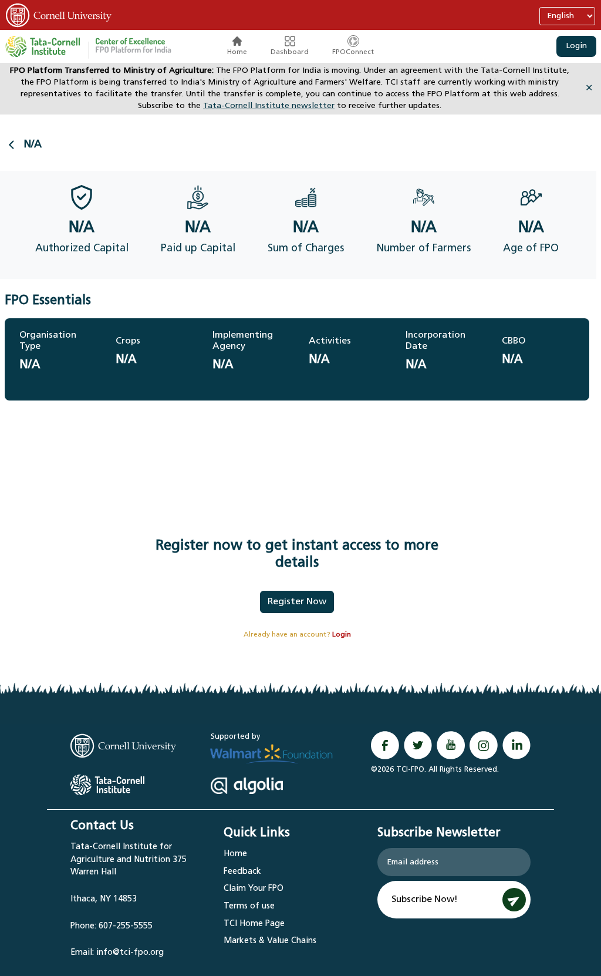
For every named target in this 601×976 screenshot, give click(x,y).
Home (237, 52)
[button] (133, 46)
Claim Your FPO (253, 888)
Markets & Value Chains (270, 941)
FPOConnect (353, 52)
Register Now (297, 602)
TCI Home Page (254, 924)
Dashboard (290, 52)
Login (576, 46)
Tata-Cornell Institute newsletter (269, 106)
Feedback (242, 871)
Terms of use (249, 906)
